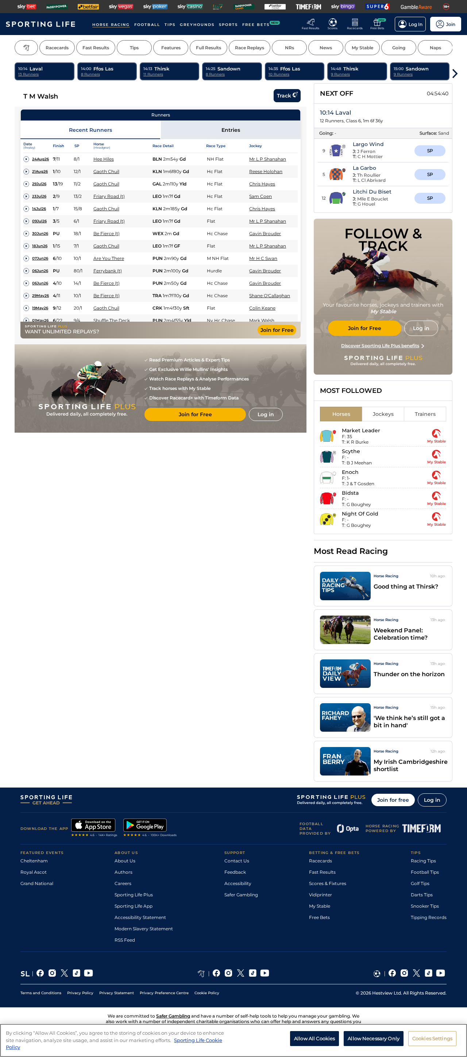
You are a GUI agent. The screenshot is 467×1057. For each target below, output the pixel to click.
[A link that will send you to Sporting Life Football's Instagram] (404, 973)
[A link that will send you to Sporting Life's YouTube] (88, 973)
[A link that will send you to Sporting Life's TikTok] (76, 973)
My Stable (319, 906)
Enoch (350, 472)
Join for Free (277, 330)
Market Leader (361, 430)
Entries (230, 130)
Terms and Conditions (40, 993)
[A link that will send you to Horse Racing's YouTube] (265, 973)
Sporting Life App (134, 906)
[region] (233, 1040)
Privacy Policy (80, 993)
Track (284, 95)
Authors (123, 872)
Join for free (393, 800)
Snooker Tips (425, 906)
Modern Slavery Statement (144, 928)
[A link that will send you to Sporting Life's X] (64, 973)
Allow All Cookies (314, 1038)
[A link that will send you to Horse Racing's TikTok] (253, 973)
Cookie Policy (206, 993)
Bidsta (350, 493)
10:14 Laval (335, 112)
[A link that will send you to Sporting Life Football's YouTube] (441, 973)
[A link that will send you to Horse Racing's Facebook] (217, 973)
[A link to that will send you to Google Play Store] (150, 828)
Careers (123, 883)
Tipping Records (429, 917)
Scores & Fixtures (327, 883)
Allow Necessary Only (374, 1038)
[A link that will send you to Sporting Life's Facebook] (40, 973)
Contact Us (236, 860)
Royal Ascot (33, 872)
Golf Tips (420, 883)
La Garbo (364, 168)
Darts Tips (422, 894)
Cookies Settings (432, 1038)
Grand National (36, 883)
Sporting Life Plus (134, 894)
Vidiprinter (320, 894)
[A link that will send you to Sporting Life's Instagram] (52, 973)
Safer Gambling (241, 894)
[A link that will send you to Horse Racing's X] (241, 973)
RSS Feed (125, 940)
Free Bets (319, 917)
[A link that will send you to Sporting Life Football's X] (416, 973)
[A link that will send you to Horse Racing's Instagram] (229, 973)
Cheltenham (34, 860)
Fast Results (322, 872)
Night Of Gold (360, 513)
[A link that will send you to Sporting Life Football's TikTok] (428, 973)
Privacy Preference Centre (164, 993)
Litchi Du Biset (372, 191)
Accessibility (237, 883)
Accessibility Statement (140, 917)
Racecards (320, 860)
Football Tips (425, 872)
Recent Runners (90, 130)
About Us (125, 860)
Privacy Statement (116, 993)
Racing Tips (423, 860)
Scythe (351, 451)
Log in (432, 800)
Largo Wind (368, 144)
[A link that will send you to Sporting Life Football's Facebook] (392, 973)
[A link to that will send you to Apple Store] (94, 828)
